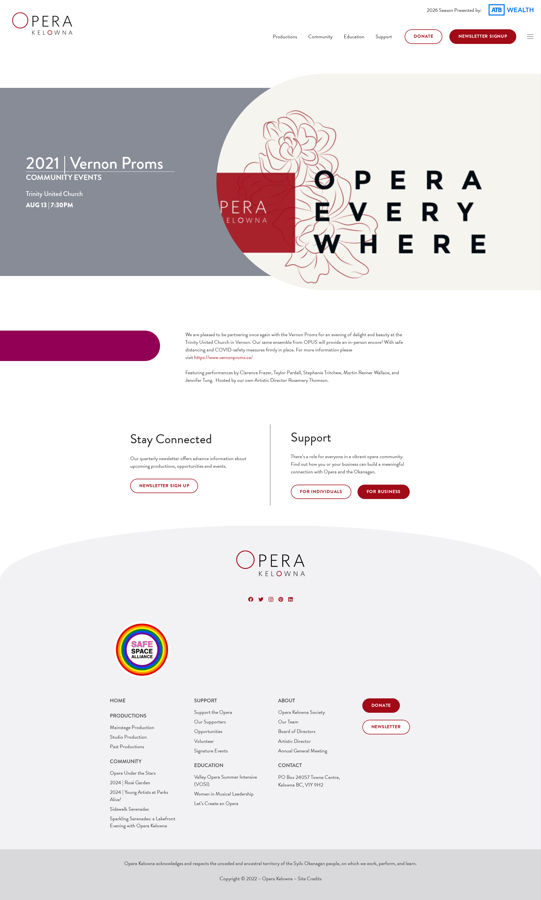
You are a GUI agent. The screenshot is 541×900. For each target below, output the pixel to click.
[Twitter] (260, 599)
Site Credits (310, 878)
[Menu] (530, 37)
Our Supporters (210, 721)
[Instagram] (271, 599)
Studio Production (128, 737)
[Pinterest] (280, 599)
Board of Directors (296, 731)
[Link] (42, 23)
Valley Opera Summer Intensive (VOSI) (225, 780)
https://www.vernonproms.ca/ (223, 357)
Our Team (288, 721)
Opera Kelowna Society (301, 712)
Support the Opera (213, 712)
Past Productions (127, 746)
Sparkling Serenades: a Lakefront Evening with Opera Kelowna (142, 822)
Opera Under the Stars (133, 773)
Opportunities (208, 731)
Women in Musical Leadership (224, 793)
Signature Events (211, 750)
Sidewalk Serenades (129, 809)
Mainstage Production (132, 727)
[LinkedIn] (290, 599)
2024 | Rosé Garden (130, 782)
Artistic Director (294, 741)
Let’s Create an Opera (216, 803)
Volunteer (204, 741)
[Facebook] (250, 599)
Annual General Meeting (302, 750)
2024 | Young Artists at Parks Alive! (139, 795)
